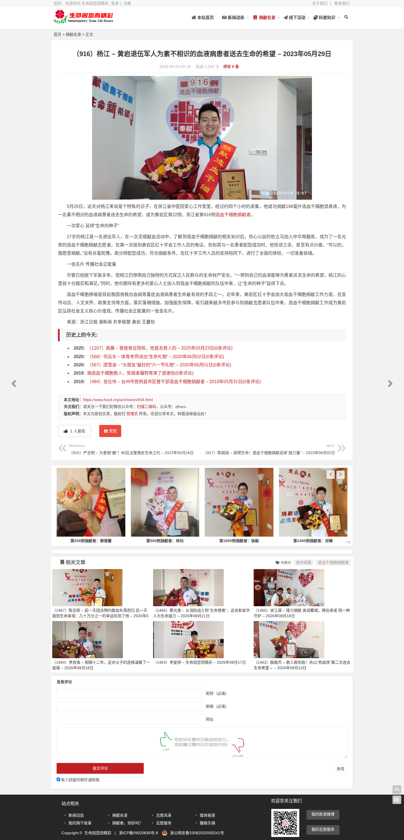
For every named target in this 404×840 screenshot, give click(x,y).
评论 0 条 (231, 66)
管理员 (132, 413)
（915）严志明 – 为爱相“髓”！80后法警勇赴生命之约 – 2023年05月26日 (131, 449)
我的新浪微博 (322, 814)
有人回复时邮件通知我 (80, 780)
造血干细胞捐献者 (233, 214)
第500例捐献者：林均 (91, 541)
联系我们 (342, 3)
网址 (210, 719)
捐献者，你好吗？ (127, 823)
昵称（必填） (217, 693)
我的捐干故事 (80, 823)
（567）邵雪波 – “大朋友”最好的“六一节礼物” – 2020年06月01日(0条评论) (159, 365)
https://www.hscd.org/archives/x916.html (118, 399)
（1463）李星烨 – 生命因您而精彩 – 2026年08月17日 (199, 662)
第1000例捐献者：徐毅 (165, 541)
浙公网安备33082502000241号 (197, 833)
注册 (127, 3)
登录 (115, 3)
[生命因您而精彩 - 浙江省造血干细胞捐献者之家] (84, 21)
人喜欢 (77, 431)
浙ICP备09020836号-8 (138, 833)
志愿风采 (163, 815)
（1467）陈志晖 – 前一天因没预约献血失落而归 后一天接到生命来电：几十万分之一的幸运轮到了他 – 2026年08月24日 (100, 616)
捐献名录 (266, 17)
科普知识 (326, 17)
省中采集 (303, 562)
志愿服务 (163, 823)
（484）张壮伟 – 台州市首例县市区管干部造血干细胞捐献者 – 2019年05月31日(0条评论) (174, 381)
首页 (57, 34)
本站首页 (205, 17)
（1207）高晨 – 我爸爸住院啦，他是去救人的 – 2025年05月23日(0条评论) (160, 348)
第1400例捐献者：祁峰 (239, 541)
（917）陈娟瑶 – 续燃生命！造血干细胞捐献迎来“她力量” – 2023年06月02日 (269, 449)
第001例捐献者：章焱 (313, 541)
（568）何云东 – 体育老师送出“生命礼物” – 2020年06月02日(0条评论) (155, 356)
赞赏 (113, 431)
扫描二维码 (146, 406)
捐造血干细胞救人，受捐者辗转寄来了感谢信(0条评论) (140, 373)
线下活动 (296, 17)
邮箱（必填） (217, 706)
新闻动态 (235, 17)
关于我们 (320, 3)
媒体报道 (207, 815)
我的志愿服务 (322, 829)
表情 (340, 769)
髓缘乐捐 (207, 823)
